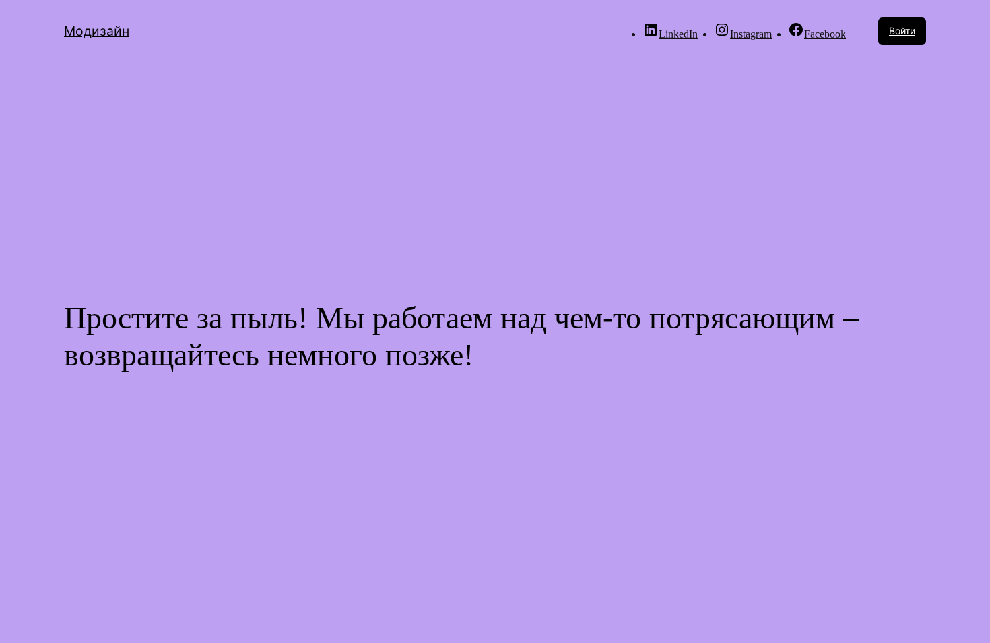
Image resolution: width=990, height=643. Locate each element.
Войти (902, 30)
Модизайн (96, 31)
